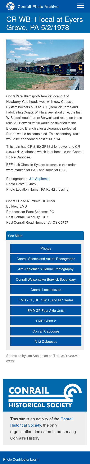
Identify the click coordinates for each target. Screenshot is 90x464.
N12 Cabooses (46, 341)
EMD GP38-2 (46, 320)
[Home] (12, 6)
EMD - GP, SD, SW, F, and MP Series (45, 300)
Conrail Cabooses (45, 331)
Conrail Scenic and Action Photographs (46, 258)
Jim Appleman (39, 178)
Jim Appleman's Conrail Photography (45, 268)
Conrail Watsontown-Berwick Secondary (46, 279)
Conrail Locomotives (46, 289)
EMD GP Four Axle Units (45, 310)
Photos (46, 248)
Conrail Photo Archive (38, 6)
